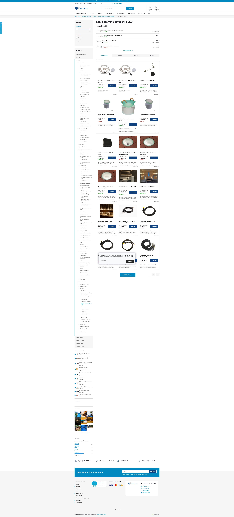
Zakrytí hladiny (80, 337)
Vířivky (78, 57)
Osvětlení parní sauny (85, 321)
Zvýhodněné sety (83, 228)
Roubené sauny (83, 90)
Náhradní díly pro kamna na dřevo (86, 178)
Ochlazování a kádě (82, 282)
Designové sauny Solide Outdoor (84, 119)
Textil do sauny (83, 251)
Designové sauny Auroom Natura (85, 87)
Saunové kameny (83, 225)
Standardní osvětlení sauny (86, 319)
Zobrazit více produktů (127, 50)
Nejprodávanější (104, 55)
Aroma (81, 268)
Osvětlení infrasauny (85, 290)
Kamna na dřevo (83, 165)
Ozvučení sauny (83, 277)
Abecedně (152, 55)
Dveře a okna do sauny (84, 326)
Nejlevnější (120, 55)
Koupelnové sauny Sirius (84, 107)
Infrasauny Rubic (83, 141)
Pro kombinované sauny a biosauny (85, 163)
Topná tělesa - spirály (84, 214)
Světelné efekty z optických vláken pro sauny (86, 297)
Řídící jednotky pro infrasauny (84, 197)
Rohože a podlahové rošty (85, 274)
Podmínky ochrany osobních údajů (82, 498)
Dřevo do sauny (83, 324)
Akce (79, 39)
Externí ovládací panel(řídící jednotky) (85, 188)
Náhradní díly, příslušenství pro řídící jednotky (86, 205)
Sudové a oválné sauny (84, 92)
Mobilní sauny (81, 144)
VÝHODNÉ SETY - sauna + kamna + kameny (85, 66)
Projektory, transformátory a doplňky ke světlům (86, 293)
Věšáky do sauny (83, 272)
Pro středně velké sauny (85, 169)
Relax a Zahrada (80, 340)
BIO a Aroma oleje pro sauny (85, 235)
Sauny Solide (82, 105)
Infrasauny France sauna (84, 137)
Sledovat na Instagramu (85, 433)
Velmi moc (77, 443)
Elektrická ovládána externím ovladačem (85, 157)
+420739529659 (146, 488)
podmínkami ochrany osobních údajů (141, 474)
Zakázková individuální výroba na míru (85, 147)
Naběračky (82, 244)
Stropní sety (83, 306)
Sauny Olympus (83, 116)
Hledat (130, 8)
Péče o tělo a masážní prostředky (84, 266)
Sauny (79, 60)
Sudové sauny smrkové (84, 123)
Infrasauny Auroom (83, 130)
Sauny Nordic (82, 96)
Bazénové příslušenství (81, 54)
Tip (79, 43)
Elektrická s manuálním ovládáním (84, 154)
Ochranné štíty (83, 211)
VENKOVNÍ (82, 68)
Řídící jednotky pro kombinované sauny (85, 194)
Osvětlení (81, 288)
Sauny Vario (82, 101)
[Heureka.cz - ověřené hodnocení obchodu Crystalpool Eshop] (99, 484)
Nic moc (76, 449)
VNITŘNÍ (81, 70)
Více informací (103, 258)
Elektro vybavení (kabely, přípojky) (84, 220)
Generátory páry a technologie (85, 183)
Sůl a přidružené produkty (85, 263)
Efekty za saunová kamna (86, 301)
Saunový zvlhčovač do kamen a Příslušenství (86, 223)
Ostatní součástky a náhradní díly (85, 217)
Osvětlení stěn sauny (85, 309)
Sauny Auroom (83, 114)
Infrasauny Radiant (83, 135)
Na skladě (80, 37)
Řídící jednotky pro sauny (86, 191)
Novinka (80, 41)
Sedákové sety (84, 299)
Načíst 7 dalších (127, 275)
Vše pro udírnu (84, 180)
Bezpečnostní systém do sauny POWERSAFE (85, 200)
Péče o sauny (82, 279)
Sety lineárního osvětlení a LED (86, 304)
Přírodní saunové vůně (84, 237)
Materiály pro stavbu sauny (84, 284)
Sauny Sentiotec (83, 98)
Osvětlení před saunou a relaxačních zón (85, 314)
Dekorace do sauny (83, 286)
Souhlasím (130, 261)
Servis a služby (82, 3)
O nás (95, 3)
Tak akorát (77, 446)
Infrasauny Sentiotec (84, 133)
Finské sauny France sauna (85, 78)
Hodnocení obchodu (79, 493)
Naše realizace (89, 3)
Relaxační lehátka (83, 255)
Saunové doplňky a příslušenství (85, 240)
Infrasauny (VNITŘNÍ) (83, 128)
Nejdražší (136, 55)
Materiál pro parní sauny (84, 328)
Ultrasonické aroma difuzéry (85, 233)
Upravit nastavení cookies (101, 514)
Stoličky (81, 260)
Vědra (81, 242)
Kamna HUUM (84, 159)
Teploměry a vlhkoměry (84, 246)
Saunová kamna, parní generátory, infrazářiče (85, 150)
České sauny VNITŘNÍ (84, 80)
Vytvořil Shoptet (156, 514)
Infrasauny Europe (83, 139)
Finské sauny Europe (84, 72)
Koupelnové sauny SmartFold (85, 111)
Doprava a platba (79, 495)
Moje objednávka (79, 502)
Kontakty (76, 3)
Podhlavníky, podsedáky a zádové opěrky (85, 258)
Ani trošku (77, 452)
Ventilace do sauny (83, 253)
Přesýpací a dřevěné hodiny (85, 248)
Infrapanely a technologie (84, 185)
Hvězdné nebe (84, 311)
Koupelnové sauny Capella (85, 109)
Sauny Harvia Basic (83, 103)
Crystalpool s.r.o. (118, 509)
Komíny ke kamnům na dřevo (85, 172)
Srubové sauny (83, 121)
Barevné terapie (84, 317)
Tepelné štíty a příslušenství (86, 175)
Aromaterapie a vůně (83, 230)
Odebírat (152, 471)
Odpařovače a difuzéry (84, 270)
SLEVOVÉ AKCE (80, 346)
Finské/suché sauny (82, 63)
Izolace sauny (82, 331)
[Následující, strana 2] (153, 274)
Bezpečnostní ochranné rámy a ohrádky (86, 209)
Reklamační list (78, 500)
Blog (76, 491)
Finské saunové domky (84, 94)
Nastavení (103, 260)
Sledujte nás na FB (146, 492)
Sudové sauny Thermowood (85, 125)
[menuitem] (82, 13)
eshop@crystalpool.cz (147, 486)
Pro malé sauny (84, 167)
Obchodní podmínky (79, 497)
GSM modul (83, 202)
